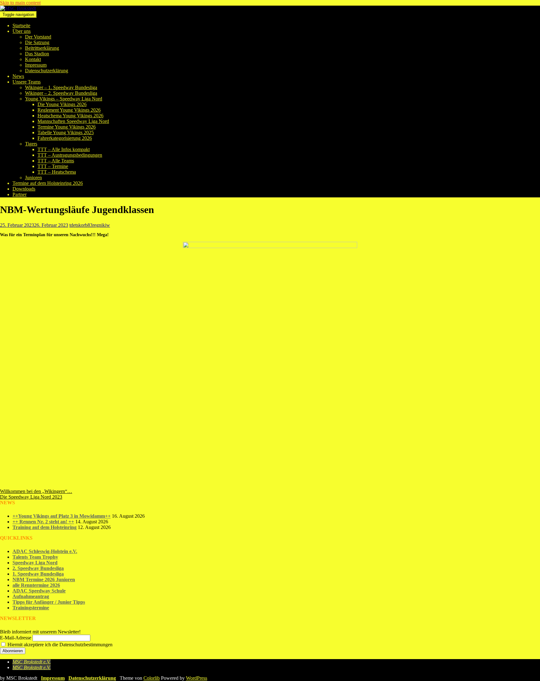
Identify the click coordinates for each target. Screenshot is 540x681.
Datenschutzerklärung (46, 70)
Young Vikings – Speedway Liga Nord (63, 98)
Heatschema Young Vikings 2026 (70, 115)
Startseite (21, 25)
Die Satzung (37, 42)
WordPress (196, 678)
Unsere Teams (26, 81)
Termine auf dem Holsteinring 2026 (47, 183)
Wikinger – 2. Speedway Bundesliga (61, 93)
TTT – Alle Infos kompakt (64, 149)
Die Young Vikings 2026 (62, 104)
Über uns (21, 31)
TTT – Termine (53, 166)
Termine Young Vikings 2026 (67, 127)
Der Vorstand (38, 36)
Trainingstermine (30, 607)
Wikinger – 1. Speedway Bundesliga (61, 87)
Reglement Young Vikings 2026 (69, 110)
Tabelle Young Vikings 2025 (66, 132)
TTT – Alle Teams (56, 160)
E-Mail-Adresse (15, 637)
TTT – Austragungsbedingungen (70, 155)
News (18, 76)
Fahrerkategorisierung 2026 (65, 138)
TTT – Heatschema (57, 172)
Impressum (36, 65)
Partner (19, 194)
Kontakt (33, 59)
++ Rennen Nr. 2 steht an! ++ (43, 521)
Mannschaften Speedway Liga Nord (73, 121)
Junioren (33, 177)
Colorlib (151, 678)
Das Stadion (37, 53)
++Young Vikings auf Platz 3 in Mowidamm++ (61, 516)
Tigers (31, 143)
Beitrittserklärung (42, 48)
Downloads (23, 188)
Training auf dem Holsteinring (44, 527)
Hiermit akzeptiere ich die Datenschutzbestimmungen (59, 644)
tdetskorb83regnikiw (89, 225)
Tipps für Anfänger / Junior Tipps (48, 602)
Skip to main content (20, 2)
